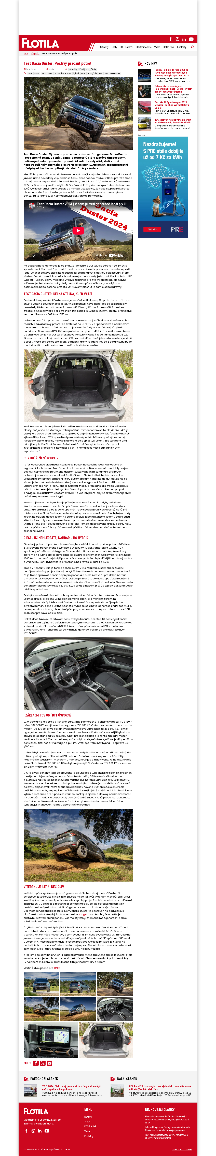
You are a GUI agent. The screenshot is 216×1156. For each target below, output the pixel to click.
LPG (83, 73)
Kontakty (181, 47)
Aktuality (104, 47)
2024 (30, 73)
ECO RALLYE (126, 47)
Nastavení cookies (182, 1149)
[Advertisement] (108, 17)
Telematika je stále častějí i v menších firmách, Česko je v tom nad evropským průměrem (167, 1129)
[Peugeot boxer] (165, 187)
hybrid (76, 73)
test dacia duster (112, 73)
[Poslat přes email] (49, 1063)
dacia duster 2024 (63, 73)
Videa (157, 47)
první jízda (92, 73)
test (101, 73)
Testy (114, 47)
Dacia (36, 73)
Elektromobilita (144, 47)
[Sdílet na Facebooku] (36, 1063)
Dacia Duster (47, 73)
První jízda (84, 69)
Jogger (82, 914)
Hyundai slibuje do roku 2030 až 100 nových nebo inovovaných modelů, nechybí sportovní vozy (167, 1119)
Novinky (88, 1116)
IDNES (57, 968)
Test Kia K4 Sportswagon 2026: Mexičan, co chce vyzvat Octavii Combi (166, 1136)
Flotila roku (168, 47)
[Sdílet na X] (43, 1063)
